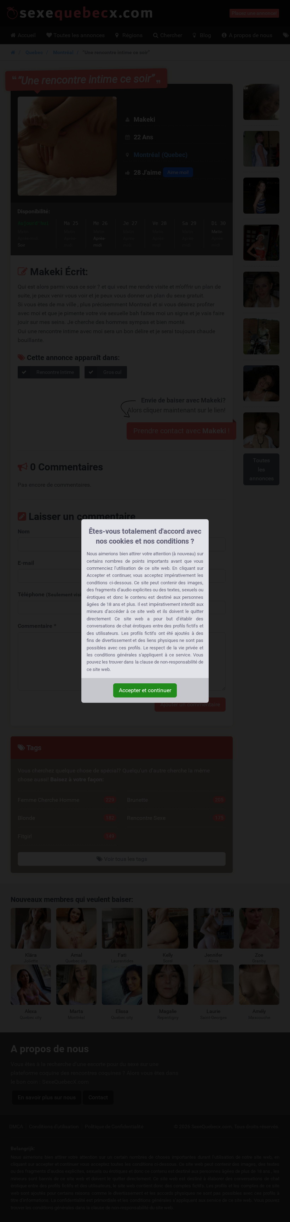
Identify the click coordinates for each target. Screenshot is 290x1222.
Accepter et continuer (145, 690)
